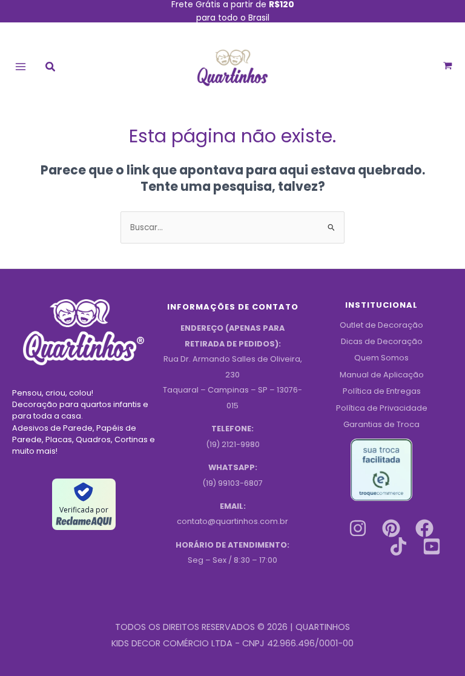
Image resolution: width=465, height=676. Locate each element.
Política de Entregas (382, 391)
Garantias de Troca (381, 424)
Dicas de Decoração (382, 341)
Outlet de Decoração (381, 325)
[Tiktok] (398, 546)
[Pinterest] (391, 528)
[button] (50, 68)
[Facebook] (424, 528)
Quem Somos (381, 358)
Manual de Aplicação (382, 374)
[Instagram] (358, 528)
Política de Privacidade (381, 408)
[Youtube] (432, 546)
